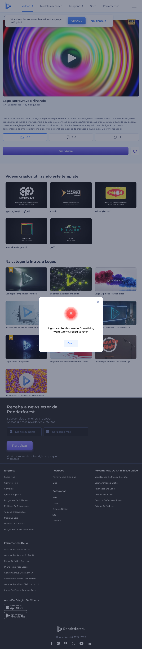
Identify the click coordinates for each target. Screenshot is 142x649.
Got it (71, 343)
